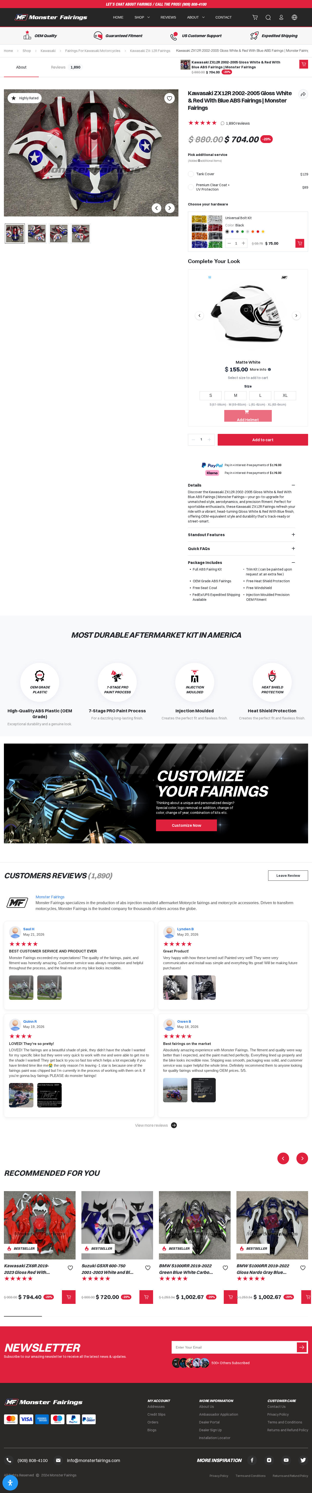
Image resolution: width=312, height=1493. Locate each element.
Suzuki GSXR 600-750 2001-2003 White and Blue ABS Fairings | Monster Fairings (108, 1269)
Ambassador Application (218, 1414)
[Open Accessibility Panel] (10, 1483)
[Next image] (296, 315)
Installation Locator (214, 1438)
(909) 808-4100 (194, 4)
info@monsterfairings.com (93, 1460)
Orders (152, 1422)
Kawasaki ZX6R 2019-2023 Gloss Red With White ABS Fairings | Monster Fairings (26, 1269)
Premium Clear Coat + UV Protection (213, 187)
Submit (302, 1347)
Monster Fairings (50, 896)
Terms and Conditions (284, 1422)
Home (118, 17)
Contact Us (276, 1406)
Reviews (168, 17)
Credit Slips (156, 1414)
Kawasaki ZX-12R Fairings (150, 51)
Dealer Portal (209, 1422)
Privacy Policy (278, 1414)
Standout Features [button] (206, 534)
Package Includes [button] (205, 562)
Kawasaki (48, 51)
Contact (223, 17)
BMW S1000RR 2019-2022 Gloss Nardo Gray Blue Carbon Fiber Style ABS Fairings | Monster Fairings (262, 1269)
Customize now (186, 825)
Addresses (156, 1406)
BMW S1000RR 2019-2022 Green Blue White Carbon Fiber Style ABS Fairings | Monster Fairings (185, 1269)
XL (285, 395)
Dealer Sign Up (210, 1430)
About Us (206, 1406)
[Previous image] (199, 315)
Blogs (151, 1430)
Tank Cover (205, 174)
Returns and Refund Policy (287, 1430)
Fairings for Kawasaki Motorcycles (92, 51)
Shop (27, 51)
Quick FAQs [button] (199, 548)
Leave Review (288, 875)
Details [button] (194, 485)
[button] (156, 1125)
